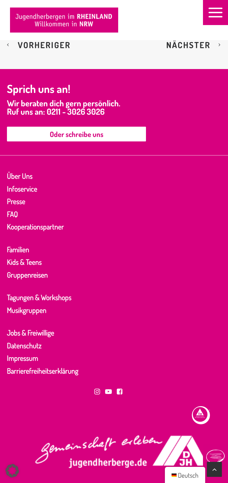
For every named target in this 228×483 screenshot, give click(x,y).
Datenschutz (24, 345)
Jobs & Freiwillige (30, 332)
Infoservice (22, 188)
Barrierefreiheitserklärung (42, 370)
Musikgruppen (26, 310)
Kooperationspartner (35, 226)
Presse (16, 201)
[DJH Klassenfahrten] (64, 20)
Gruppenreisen (27, 274)
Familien (18, 249)
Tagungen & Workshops (39, 297)
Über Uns (20, 175)
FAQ (12, 214)
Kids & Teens (24, 261)
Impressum (22, 357)
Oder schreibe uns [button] (76, 134)
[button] (215, 12)
